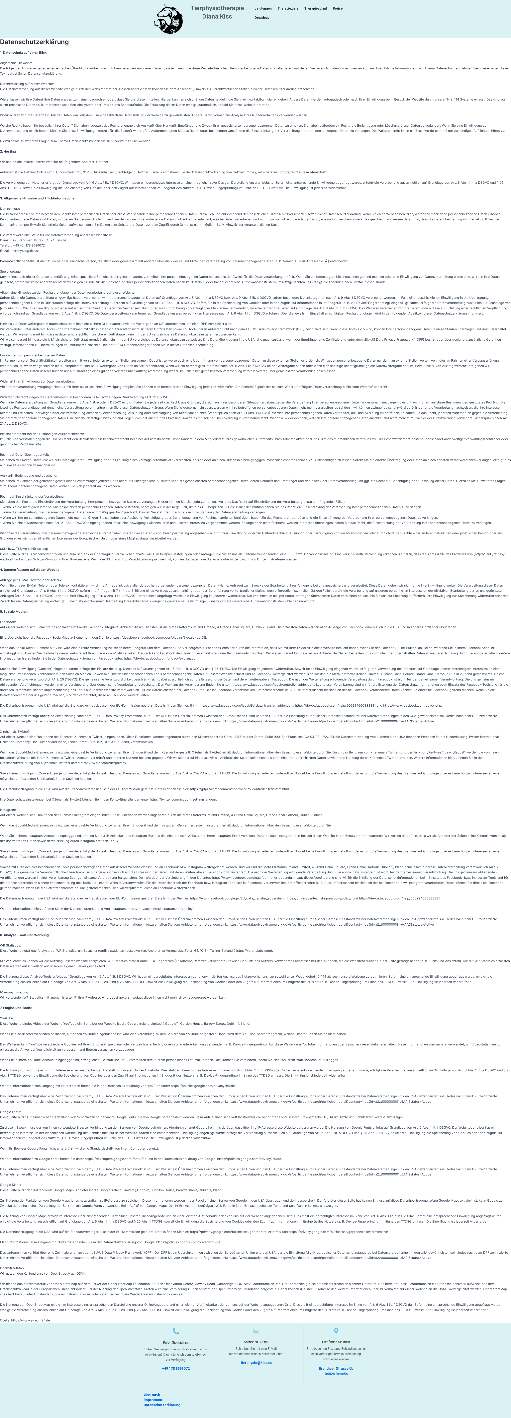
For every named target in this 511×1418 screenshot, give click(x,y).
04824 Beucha (336, 1374)
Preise (338, 8)
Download (262, 18)
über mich (152, 1394)
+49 (165, 1368)
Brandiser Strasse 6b (336, 1368)
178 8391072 (179, 1368)
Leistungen (263, 8)
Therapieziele (288, 8)
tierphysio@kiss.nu (256, 1363)
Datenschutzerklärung (162, 1405)
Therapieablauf (315, 8)
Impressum (153, 1400)
